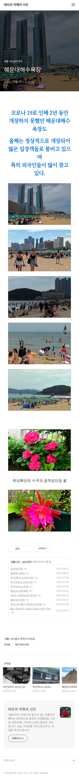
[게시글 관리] (28, 549)
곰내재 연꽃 (16, 568)
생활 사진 (15, 561)
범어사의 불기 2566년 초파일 (26, 604)
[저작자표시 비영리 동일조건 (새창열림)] (55, 548)
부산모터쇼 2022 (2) (21, 581)
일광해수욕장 (17, 573)
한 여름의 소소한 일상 (22, 577)
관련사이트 (9, 760)
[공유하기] (23, 549)
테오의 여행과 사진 (16, 5)
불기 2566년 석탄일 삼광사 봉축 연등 (30, 608)
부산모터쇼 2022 (19, 586)
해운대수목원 (17, 599)
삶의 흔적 (27, 561)
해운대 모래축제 (19, 590)
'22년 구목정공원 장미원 (23, 595)
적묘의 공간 (10, 767)
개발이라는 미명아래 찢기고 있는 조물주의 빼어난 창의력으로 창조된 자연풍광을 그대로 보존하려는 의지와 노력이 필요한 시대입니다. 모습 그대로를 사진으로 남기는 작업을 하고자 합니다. (31, 722)
